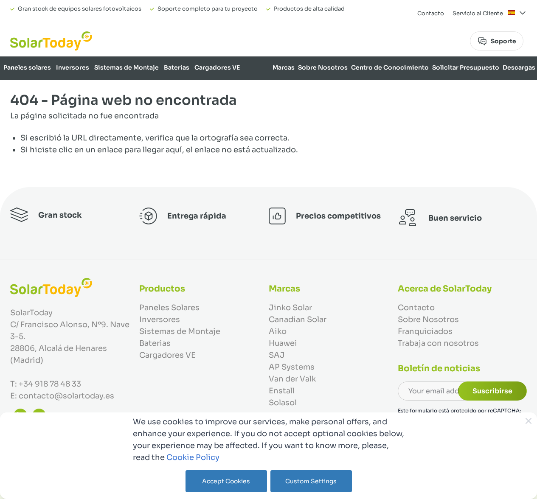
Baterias (176, 67)
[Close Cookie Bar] (528, 421)
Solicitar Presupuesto (465, 67)
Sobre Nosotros (323, 67)
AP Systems (292, 367)
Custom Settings (311, 481)
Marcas (284, 67)
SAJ (277, 355)
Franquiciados (425, 331)
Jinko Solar (290, 307)
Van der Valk (292, 379)
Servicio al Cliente (478, 13)
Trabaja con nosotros (438, 343)
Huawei (283, 343)
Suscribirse (492, 391)
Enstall (282, 390)
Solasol (283, 402)
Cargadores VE (217, 67)
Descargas (519, 67)
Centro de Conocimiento (390, 67)
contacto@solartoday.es (66, 396)
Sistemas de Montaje (126, 67)
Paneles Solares (169, 307)
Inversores (72, 67)
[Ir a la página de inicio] (51, 40)
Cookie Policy (192, 457)
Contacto (430, 13)
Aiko (278, 331)
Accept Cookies (226, 481)
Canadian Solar (297, 319)
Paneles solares (27, 67)
